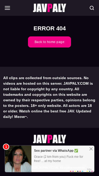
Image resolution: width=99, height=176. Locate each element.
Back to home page (50, 42)
